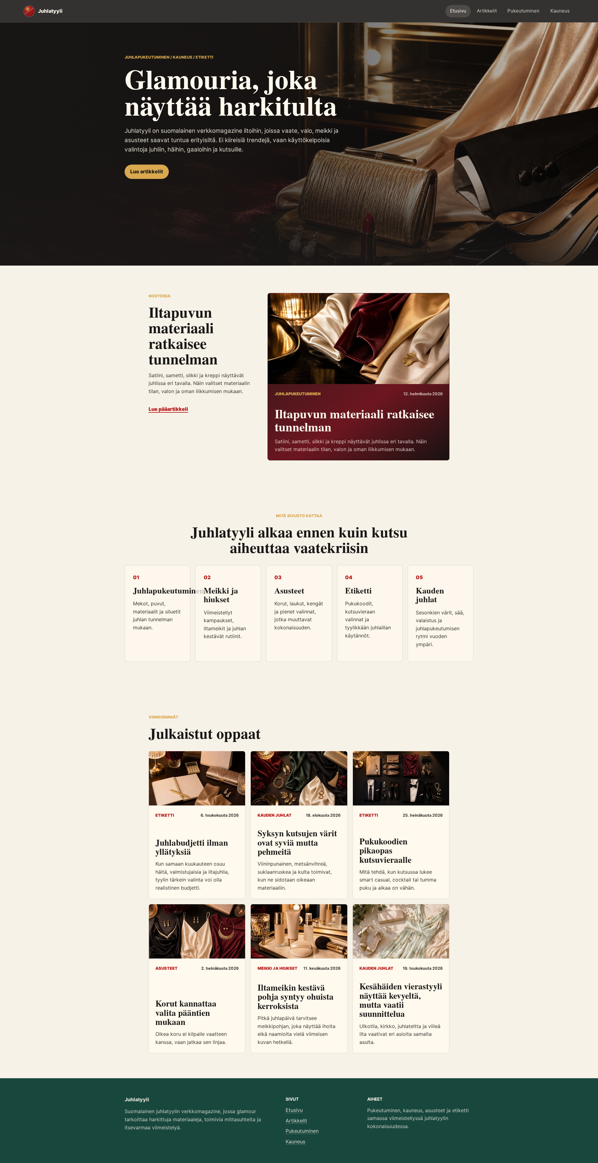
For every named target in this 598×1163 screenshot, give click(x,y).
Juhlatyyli (137, 1099)
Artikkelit (487, 11)
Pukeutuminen (523, 11)
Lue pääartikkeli (168, 409)
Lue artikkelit (146, 171)
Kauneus (560, 11)
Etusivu (458, 11)
